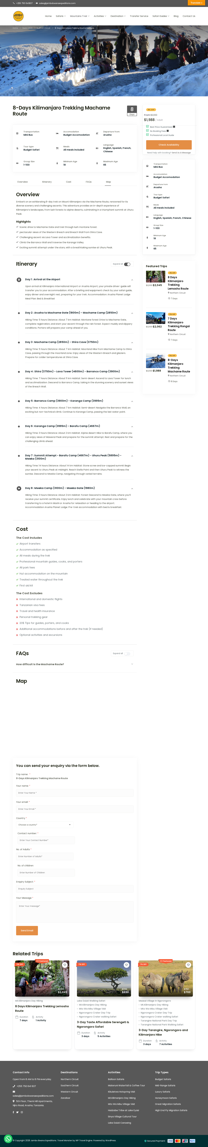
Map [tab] (108, 181)
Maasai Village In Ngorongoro (155, 1000)
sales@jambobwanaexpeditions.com (57, 3)
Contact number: (28, 833)
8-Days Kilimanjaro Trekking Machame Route (179, 365)
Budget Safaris (163, 1079)
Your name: (23, 785)
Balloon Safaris (116, 1079)
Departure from (111, 131)
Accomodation (71, 131)
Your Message (24, 898)
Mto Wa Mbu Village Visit (92, 1008)
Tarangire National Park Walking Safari (162, 1024)
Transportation (31, 131)
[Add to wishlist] (65, 965)
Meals (66, 146)
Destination (117, 16)
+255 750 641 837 (26, 1086)
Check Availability (169, 144)
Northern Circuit (178, 292)
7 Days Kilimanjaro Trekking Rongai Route (179, 324)
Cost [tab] (68, 181)
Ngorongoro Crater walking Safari (97, 1016)
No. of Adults (24, 849)
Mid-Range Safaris (165, 1085)
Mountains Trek (78, 16)
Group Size (29, 161)
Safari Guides (160, 16)
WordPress (110, 1140)
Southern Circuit (70, 1085)
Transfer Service (139, 16)
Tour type (28, 146)
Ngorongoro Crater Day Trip (94, 1012)
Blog (176, 16)
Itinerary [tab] (47, 181)
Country (21, 818)
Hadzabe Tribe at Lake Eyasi (123, 1110)
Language (108, 144)
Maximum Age (110, 161)
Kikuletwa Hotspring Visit (121, 1091)
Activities (99, 16)
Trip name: (23, 774)
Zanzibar (65, 1098)
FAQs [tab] (89, 181)
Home (48, 16)
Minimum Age (70, 161)
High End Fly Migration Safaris (171, 1110)
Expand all (118, 263)
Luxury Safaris (162, 1091)
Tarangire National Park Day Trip (159, 1020)
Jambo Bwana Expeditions (43, 1140)
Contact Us (189, 16)
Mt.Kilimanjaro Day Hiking (29, 1000)
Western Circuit (69, 1091)
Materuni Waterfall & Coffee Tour (126, 1085)
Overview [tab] (22, 181)
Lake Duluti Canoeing (119, 1122)
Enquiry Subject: (25, 881)
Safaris (59, 16)
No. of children (25, 865)
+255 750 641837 (24, 3)
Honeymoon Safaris (166, 1098)
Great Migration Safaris (168, 1104)
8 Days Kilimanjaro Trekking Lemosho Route (178, 283)
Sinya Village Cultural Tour (122, 1116)
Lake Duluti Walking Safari (91, 1000)
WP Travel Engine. (84, 1140)
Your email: (23, 802)
